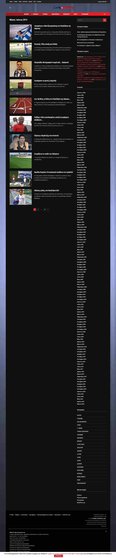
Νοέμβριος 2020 (81, 264)
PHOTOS (79, 415)
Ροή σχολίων (80, 500)
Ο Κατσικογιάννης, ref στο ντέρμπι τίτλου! (95, 56)
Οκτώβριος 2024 (81, 147)
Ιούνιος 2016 (80, 396)
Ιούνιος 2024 (80, 157)
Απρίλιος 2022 (80, 222)
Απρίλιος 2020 (80, 282)
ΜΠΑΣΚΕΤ (30, 1)
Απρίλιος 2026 (80, 102)
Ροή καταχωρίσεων (82, 497)
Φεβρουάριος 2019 (82, 317)
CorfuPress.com (66, 514)
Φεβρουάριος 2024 (82, 167)
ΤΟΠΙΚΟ (20, 1)
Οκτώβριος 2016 (81, 386)
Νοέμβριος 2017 (81, 354)
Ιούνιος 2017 (80, 366)
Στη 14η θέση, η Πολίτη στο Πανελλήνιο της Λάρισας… (52, 99)
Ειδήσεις (17, 514)
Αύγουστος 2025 (81, 122)
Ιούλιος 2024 (80, 155)
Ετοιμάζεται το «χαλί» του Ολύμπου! (46, 154)
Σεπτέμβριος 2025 (81, 120)
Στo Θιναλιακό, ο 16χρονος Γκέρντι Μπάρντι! (88, 45)
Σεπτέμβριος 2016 (81, 389)
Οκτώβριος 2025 (81, 117)
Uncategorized (81, 483)
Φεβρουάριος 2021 (82, 257)
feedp (78, 480)
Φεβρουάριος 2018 (82, 346)
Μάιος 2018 (80, 339)
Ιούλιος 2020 (80, 274)
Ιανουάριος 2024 (81, 170)
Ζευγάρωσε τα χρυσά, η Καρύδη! (45, 81)
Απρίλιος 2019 (80, 312)
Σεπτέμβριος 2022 (81, 209)
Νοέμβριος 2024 (81, 145)
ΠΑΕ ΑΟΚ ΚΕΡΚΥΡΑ (81, 421)
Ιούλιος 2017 (80, 364)
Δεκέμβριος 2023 (81, 172)
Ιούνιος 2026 (80, 97)
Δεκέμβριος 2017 (81, 351)
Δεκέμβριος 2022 (81, 202)
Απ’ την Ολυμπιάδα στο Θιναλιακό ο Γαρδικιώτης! (90, 39)
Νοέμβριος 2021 (81, 234)
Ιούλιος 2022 (80, 214)
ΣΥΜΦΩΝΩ (58, 555)
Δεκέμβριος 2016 (81, 381)
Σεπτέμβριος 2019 (81, 299)
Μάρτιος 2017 (80, 374)
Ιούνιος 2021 (80, 247)
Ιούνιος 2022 (80, 217)
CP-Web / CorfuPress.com (99, 518)
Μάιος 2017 (80, 369)
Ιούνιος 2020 (80, 277)
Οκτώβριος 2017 (81, 356)
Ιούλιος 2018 (80, 334)
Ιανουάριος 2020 (81, 289)
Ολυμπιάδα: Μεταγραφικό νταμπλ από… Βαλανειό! (51, 62)
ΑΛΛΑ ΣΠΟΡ (80, 447)
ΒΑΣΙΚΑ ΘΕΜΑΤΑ (81, 476)
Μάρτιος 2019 (80, 314)
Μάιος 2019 (80, 309)
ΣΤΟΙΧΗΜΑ (39, 1)
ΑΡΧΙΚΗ (11, 1)
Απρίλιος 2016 (80, 401)
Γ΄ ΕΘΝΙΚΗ (15, 1)
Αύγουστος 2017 (81, 361)
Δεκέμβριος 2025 (81, 112)
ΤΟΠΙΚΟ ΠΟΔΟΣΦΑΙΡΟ (82, 431)
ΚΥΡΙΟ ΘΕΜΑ (80, 470)
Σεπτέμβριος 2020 (81, 269)
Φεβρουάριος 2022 (82, 227)
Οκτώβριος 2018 (81, 326)
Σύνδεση (79, 495)
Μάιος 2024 (80, 160)
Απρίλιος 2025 (80, 132)
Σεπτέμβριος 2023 (81, 179)
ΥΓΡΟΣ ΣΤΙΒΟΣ (80, 444)
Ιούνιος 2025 (80, 127)
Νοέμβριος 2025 (81, 115)
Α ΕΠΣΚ (79, 457)
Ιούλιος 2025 (80, 125)
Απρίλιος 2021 (80, 252)
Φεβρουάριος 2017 (82, 376)
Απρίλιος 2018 (80, 341)
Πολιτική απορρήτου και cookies (45, 514)
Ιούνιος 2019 (80, 307)
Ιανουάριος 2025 (81, 140)
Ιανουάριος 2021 (81, 259)
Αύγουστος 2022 (81, 212)
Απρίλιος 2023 (80, 192)
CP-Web (11, 514)
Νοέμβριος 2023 (81, 175)
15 (44, 209)
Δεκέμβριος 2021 (81, 232)
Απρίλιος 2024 (80, 162)
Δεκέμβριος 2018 (81, 322)
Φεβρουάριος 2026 (82, 107)
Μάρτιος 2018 (80, 344)
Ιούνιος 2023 (80, 187)
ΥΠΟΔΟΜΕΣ (80, 434)
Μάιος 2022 (80, 219)
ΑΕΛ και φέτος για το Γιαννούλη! (85, 42)
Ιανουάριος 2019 (81, 319)
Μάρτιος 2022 (80, 224)
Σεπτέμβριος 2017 (81, 359)
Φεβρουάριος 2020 (82, 287)
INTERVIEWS (80, 467)
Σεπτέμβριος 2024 (81, 150)
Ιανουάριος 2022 (81, 229)
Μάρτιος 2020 (80, 284)
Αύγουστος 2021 (81, 242)
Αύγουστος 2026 (81, 92)
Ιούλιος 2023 (80, 184)
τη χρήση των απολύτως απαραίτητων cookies (59, 553)
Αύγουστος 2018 (81, 331)
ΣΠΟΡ (34, 1)
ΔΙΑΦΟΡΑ (79, 451)
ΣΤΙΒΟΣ (79, 425)
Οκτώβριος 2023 (81, 177)
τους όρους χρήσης (79, 553)
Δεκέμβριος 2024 (81, 142)
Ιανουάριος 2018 (81, 349)
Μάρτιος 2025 (80, 135)
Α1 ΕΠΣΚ (79, 454)
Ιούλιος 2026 (80, 95)
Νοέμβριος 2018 (81, 324)
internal (79, 473)
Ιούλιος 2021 (80, 244)
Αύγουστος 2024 (81, 152)
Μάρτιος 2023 (80, 194)
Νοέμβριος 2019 (81, 294)
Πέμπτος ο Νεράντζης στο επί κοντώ (46, 135)
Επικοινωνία (57, 514)
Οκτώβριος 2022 (81, 207)
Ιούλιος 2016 (80, 394)
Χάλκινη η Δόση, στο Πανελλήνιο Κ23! (46, 190)
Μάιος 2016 (80, 399)
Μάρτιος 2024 (80, 165)
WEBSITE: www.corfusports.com (17, 532)
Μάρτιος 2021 (80, 254)
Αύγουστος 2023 (81, 182)
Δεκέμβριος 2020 (81, 262)
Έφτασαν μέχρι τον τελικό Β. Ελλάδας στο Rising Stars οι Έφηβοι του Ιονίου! (91, 68)
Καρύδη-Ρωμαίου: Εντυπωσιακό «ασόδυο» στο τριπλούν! (53, 172)
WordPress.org (81, 502)
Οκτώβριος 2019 (81, 297)
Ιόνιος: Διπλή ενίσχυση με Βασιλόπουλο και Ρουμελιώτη (91, 32)
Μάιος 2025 (80, 130)
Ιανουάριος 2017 (81, 379)
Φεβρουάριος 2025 (82, 137)
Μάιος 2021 (80, 249)
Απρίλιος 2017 (80, 371)
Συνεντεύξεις (24, 514)
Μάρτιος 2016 (80, 404)
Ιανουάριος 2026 (81, 110)
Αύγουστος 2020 (81, 272)
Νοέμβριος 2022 (81, 204)
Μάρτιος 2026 (80, 105)
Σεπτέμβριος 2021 (81, 239)
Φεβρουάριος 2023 (82, 197)
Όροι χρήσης (32, 514)
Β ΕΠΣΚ (79, 460)
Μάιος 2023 (80, 189)
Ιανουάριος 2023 (81, 199)
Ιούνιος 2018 (80, 336)
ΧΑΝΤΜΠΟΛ (25, 1)
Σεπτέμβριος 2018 (81, 329)
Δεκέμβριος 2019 (81, 292)
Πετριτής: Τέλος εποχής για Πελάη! (45, 44)
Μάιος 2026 (80, 100)
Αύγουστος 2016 (81, 391)
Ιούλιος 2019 (80, 304)
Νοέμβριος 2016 (81, 384)
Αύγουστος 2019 (81, 302)
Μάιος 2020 (80, 279)
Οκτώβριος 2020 (81, 267)
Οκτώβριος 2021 (81, 237)
